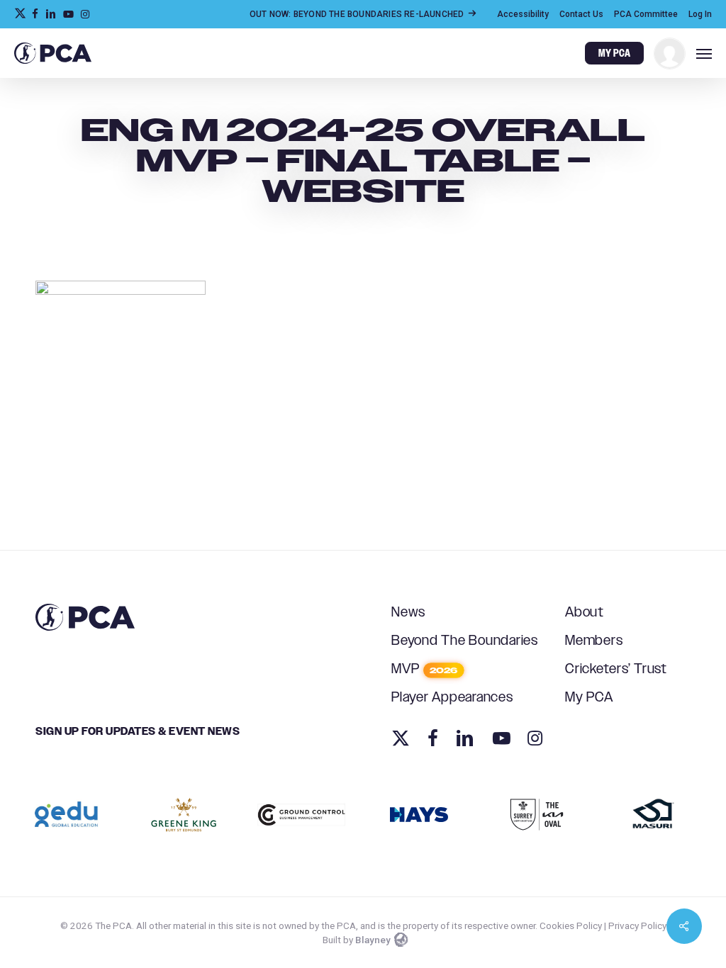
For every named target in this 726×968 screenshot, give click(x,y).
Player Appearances (452, 698)
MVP (424, 669)
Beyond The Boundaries (464, 641)
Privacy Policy (637, 925)
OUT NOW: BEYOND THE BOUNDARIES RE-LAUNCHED (358, 14)
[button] (704, 53)
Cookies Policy (571, 925)
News (408, 612)
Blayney (373, 939)
